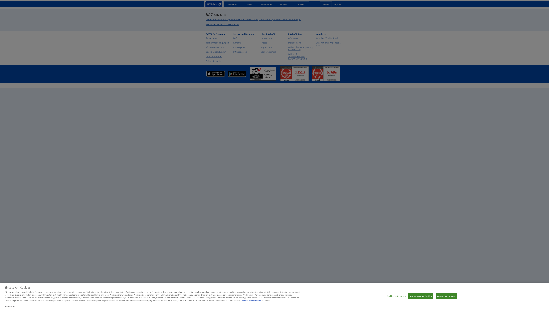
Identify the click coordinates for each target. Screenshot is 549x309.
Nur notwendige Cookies (421, 296)
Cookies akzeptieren (446, 296)
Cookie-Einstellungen (396, 296)
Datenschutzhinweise (251, 300)
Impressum (10, 306)
